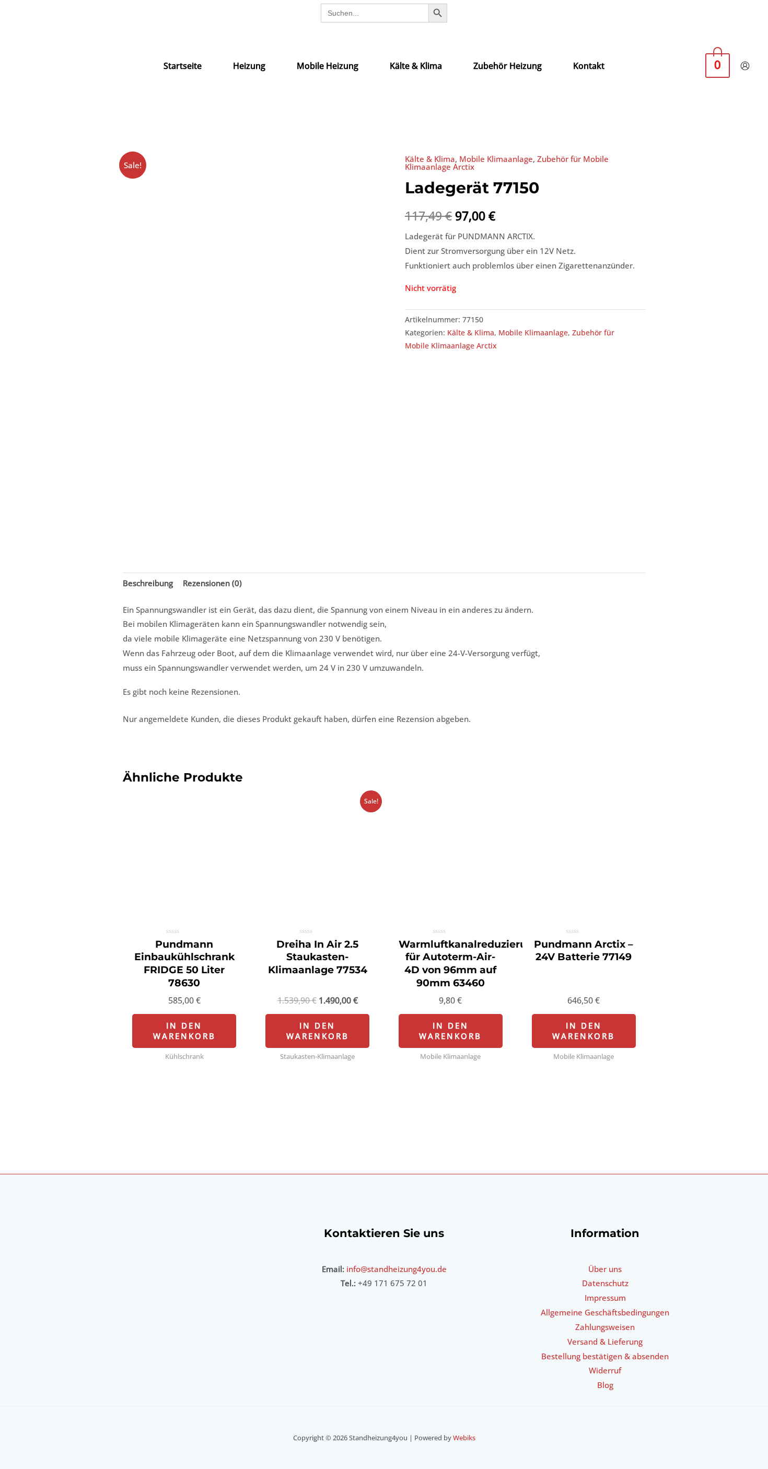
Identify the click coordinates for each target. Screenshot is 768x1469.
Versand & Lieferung (605, 1341)
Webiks (464, 1437)
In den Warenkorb (184, 1030)
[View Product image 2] (220, 511)
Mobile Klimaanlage (496, 159)
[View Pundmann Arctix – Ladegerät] (152, 511)
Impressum (605, 1297)
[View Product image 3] (287, 511)
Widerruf (605, 1370)
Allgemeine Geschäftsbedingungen (605, 1312)
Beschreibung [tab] (148, 583)
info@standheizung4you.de (396, 1269)
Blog (605, 1385)
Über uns (605, 1269)
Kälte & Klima (430, 159)
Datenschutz (605, 1283)
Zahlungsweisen (605, 1327)
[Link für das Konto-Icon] (745, 66)
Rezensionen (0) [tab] (212, 583)
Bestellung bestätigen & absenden (605, 1356)
